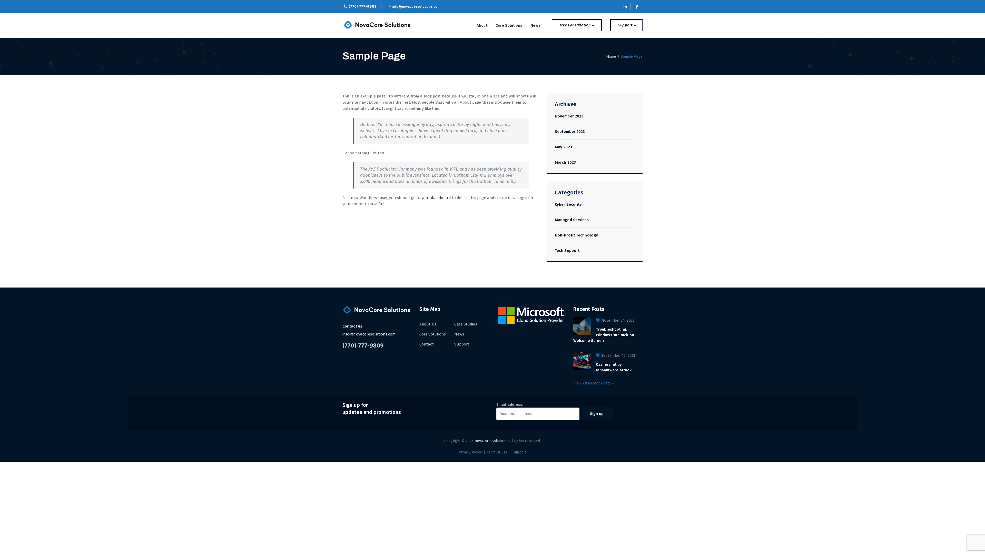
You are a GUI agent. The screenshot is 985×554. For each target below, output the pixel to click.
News (535, 25)
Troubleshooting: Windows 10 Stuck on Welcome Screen (603, 335)
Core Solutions (509, 25)
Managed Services (572, 219)
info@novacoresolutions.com (416, 6)
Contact (426, 344)
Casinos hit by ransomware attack (614, 367)
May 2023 (563, 147)
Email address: (509, 404)
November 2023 (569, 116)
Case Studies (465, 324)
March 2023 (565, 162)
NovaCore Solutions (491, 441)
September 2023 (570, 131)
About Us (427, 324)
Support (461, 344)
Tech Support (567, 250)
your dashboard (436, 197)
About (482, 25)
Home (611, 56)
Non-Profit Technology (576, 235)
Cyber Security (568, 204)
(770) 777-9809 (363, 6)
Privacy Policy (470, 452)
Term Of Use (497, 452)
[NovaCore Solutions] (377, 25)
